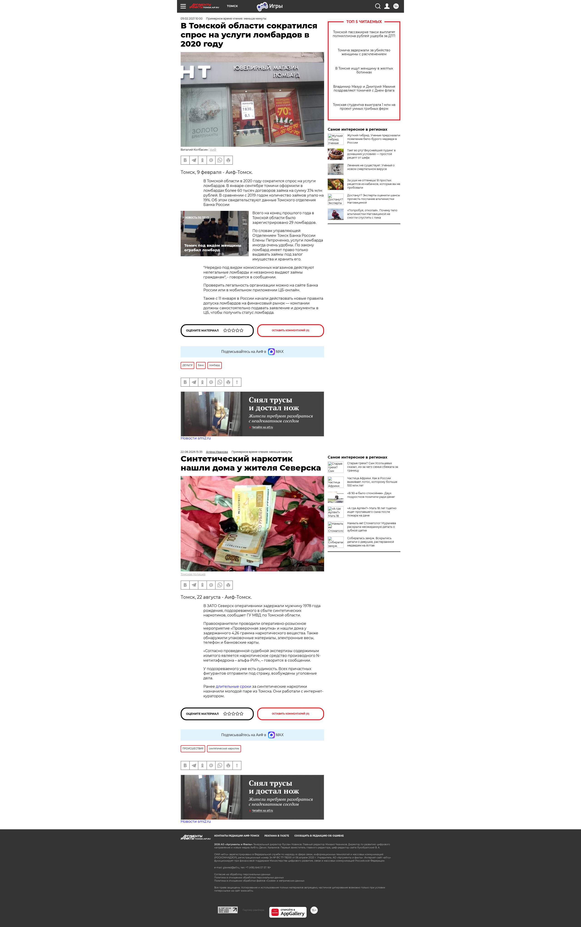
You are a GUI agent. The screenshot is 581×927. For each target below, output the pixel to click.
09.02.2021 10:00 (191, 18)
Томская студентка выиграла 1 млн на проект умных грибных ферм (364, 107)
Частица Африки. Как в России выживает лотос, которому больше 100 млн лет (372, 481)
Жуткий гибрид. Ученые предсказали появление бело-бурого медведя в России (373, 139)
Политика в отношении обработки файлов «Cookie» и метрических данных (259, 880)
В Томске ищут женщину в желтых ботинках (364, 70)
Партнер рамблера (253, 910)
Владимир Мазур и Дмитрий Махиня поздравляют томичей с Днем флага (364, 88)
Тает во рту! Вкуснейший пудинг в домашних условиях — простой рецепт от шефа (371, 154)
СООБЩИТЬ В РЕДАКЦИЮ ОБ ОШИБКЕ (319, 835)
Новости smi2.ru (196, 438)
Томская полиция (193, 574)
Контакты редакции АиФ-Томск (236, 835)
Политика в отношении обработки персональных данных (249, 877)
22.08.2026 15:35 (191, 452)
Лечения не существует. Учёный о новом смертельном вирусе (371, 167)
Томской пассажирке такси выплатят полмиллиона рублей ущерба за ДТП (364, 34)
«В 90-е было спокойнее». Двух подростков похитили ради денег (371, 494)
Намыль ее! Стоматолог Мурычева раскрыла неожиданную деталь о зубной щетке (371, 526)
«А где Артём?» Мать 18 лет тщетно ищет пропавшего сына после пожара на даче (371, 511)
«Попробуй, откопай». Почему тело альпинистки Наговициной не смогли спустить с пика (372, 214)
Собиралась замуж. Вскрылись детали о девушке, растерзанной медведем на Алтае (370, 541)
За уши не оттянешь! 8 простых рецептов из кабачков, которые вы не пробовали (373, 184)
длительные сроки (233, 686)
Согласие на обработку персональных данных (242, 874)
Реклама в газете (276, 835)
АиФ (213, 149)
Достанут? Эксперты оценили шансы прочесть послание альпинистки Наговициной (373, 199)
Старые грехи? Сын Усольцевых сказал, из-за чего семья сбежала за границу (372, 466)
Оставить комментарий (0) (290, 330)
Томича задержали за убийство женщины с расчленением (364, 52)
